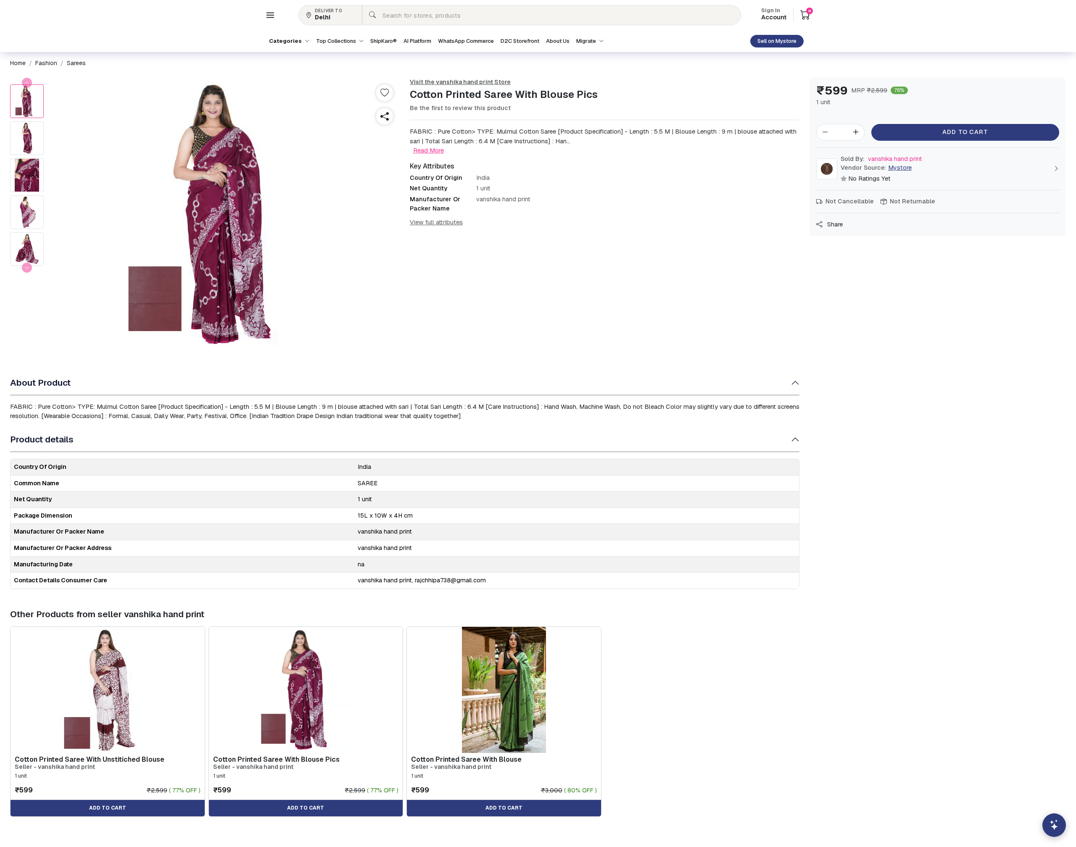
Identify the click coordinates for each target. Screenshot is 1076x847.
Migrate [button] (586, 41)
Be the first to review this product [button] (460, 108)
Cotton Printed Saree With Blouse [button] (466, 759)
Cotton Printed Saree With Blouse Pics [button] (276, 759)
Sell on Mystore (776, 41)
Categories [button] (286, 41)
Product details (42, 439)
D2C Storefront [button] (520, 41)
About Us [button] (558, 41)
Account (773, 14)
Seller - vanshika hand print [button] (55, 767)
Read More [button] (428, 150)
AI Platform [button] (417, 41)
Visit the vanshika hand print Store (460, 82)
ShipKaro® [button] (383, 41)
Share (834, 224)
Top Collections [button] (336, 41)
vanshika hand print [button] (881, 159)
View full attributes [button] (436, 222)
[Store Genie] (1054, 825)
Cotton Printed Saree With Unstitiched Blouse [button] (89, 759)
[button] (270, 15)
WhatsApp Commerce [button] (466, 41)
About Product (40, 382)
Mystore (900, 167)
